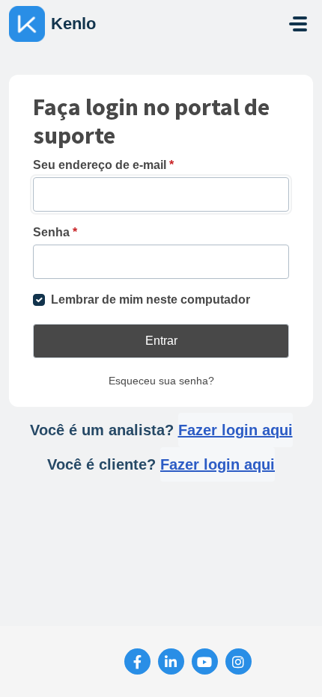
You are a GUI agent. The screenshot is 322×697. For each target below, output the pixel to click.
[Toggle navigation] (298, 23)
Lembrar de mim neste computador (150, 299)
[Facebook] (137, 661)
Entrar (161, 340)
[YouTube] (205, 661)
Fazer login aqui (235, 430)
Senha (55, 232)
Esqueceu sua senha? (161, 381)
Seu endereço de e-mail (103, 165)
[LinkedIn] (171, 661)
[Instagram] (238, 661)
